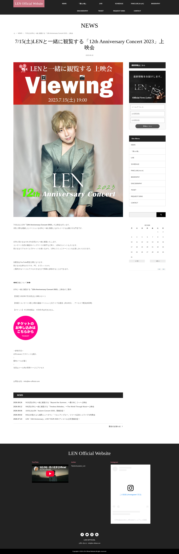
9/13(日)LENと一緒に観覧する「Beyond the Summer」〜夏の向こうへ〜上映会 (56, 402)
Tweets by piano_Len (78, 466)
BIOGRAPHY (155, 3)
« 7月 (136, 261)
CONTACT (137, 11)
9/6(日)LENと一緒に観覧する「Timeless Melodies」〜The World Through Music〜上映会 (60, 406)
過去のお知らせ (115, 426)
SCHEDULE (119, 3)
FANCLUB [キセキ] (137, 3)
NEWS (64, 3)
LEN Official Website (29, 3)
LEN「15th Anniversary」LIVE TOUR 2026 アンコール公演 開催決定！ (53, 419)
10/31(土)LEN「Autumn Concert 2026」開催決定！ (45, 411)
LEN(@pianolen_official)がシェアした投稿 (130, 520)
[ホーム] (14, 33)
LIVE (100, 3)
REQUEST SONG (119, 11)
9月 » (157, 261)
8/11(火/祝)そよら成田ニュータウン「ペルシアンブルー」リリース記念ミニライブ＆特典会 (60, 415)
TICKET (101, 11)
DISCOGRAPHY (82, 11)
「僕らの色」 (82, 3)
